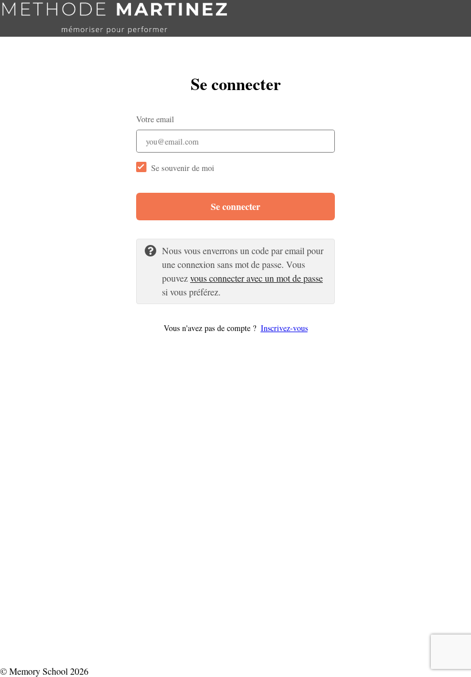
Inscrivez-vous (284, 327)
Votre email (155, 119)
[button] (235, 327)
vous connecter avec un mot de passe (256, 278)
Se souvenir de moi (182, 167)
